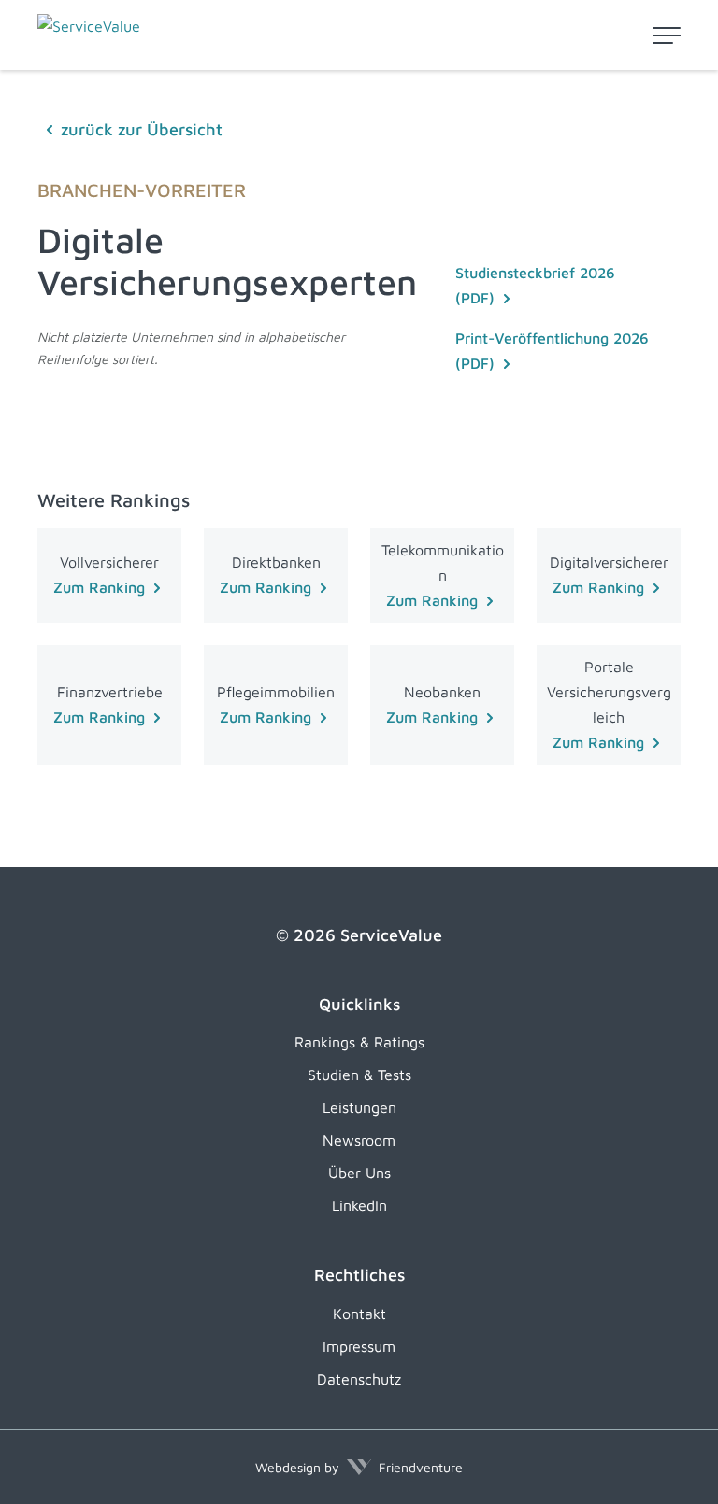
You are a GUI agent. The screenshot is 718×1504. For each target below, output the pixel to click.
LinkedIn (359, 1205)
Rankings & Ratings (359, 1041)
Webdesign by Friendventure (359, 1467)
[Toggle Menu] (667, 35)
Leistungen (359, 1107)
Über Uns (359, 1172)
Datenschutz (359, 1378)
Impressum (359, 1346)
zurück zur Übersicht (142, 129)
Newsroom (359, 1140)
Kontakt (359, 1313)
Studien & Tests (359, 1074)
